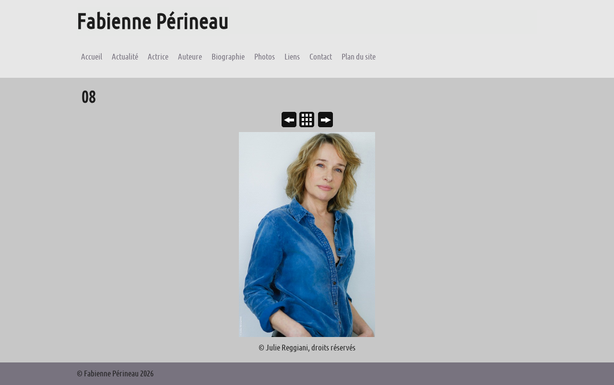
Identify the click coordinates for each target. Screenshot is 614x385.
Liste (310, 120)
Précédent (293, 120)
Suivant (329, 120)
